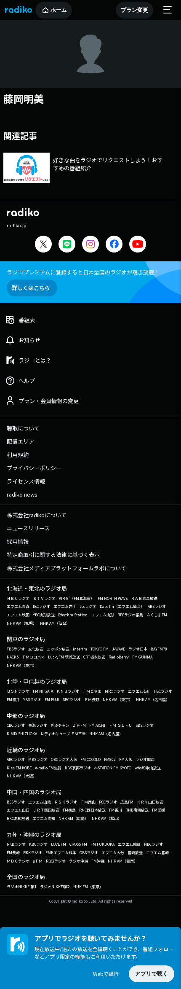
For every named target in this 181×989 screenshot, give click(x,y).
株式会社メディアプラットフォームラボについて (66, 568)
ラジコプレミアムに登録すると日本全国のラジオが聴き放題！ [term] (83, 272)
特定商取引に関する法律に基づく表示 (53, 555)
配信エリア (20, 441)
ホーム (59, 10)
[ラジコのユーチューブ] (137, 245)
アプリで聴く (151, 973)
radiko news (22, 494)
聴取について (23, 428)
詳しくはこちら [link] (31, 288)
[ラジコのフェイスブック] (114, 245)
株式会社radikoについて (37, 515)
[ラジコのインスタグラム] (90, 244)
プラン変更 (134, 10)
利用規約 (18, 455)
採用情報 (18, 542)
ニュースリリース (28, 528)
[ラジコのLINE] (67, 245)
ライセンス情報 (26, 481)
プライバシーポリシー (34, 468)
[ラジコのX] (43, 245)
